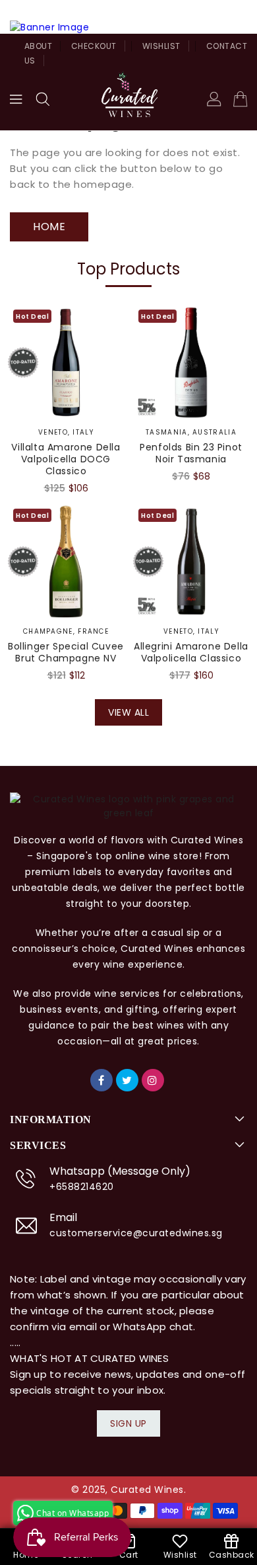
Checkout (94, 46)
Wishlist (161, 46)
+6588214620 (81, 1186)
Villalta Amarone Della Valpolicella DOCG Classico (65, 459)
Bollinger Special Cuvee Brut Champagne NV (66, 652)
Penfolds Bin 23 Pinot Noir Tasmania (191, 453)
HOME (49, 226)
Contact (227, 46)
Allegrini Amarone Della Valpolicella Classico (191, 652)
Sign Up (128, 1423)
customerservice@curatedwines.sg (136, 1233)
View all (128, 712)
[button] (43, 99)
